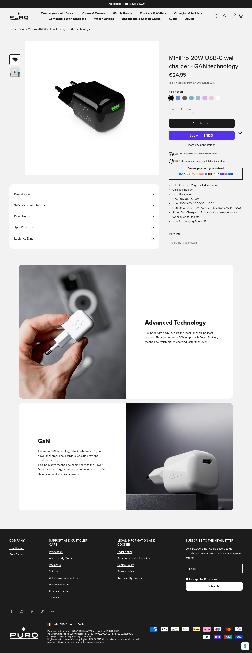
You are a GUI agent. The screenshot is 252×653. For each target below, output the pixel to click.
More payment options (201, 145)
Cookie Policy (125, 565)
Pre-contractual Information (133, 558)
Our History (16, 548)
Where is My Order (60, 558)
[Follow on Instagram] (22, 611)
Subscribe (214, 586)
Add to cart (201, 123)
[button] (240, 132)
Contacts (54, 597)
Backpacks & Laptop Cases (141, 19)
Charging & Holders (188, 13)
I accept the (205, 579)
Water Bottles (104, 19)
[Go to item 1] (14, 59)
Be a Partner (17, 554)
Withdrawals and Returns (64, 578)
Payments (55, 565)
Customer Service (60, 591)
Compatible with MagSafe (67, 19)
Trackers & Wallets (153, 13)
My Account (56, 552)
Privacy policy (125, 571)
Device (190, 19)
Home (13, 29)
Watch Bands (122, 13)
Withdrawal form (59, 584)
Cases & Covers (93, 13)
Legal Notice (124, 552)
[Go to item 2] (14, 72)
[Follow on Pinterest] (32, 611)
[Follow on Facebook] (11, 611)
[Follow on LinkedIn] (52, 611)
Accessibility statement (131, 578)
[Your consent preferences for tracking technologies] (245, 646)
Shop (22, 29)
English (82, 624)
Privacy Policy (212, 579)
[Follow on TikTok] (42, 611)
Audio (173, 19)
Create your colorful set (58, 13)
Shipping (54, 571)
